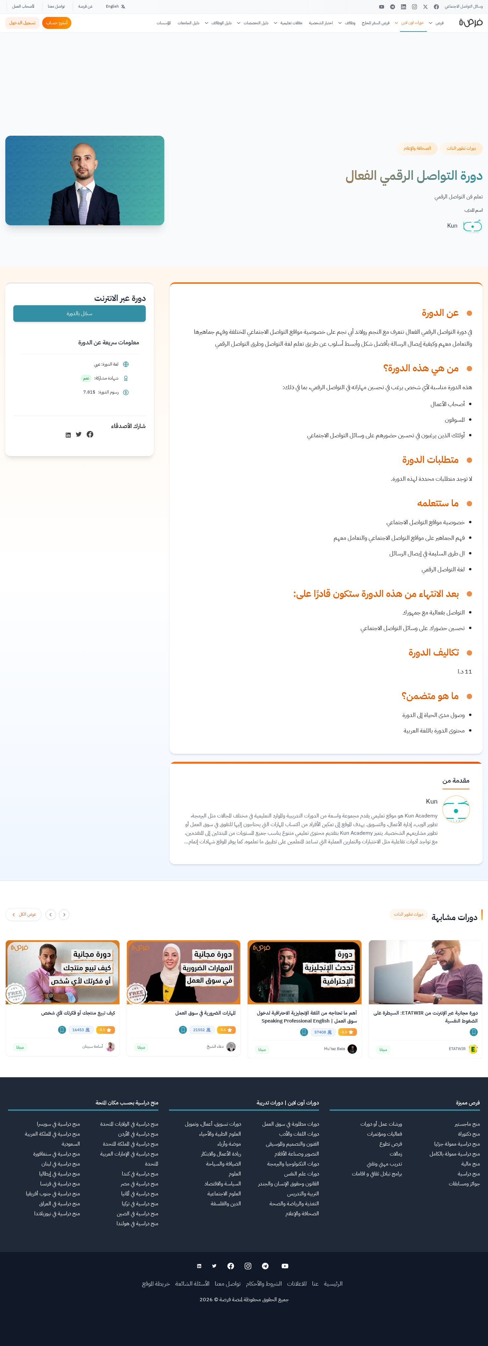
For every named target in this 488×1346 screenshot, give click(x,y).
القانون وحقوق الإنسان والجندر (288, 1184)
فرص (440, 23)
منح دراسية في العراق (59, 1204)
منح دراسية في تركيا (140, 1204)
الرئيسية (333, 1283)
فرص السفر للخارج (375, 23)
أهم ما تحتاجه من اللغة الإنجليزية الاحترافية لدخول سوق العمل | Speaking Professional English (307, 1017)
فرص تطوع (390, 1144)
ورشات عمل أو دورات (381, 1124)
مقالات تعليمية (291, 23)
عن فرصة (85, 6)
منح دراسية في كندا (140, 1174)
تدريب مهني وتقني (384, 1164)
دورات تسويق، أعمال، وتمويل (213, 1124)
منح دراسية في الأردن (138, 1134)
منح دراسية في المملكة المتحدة (130, 1144)
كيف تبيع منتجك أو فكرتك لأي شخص (78, 1013)
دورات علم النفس (301, 1174)
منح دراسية (469, 1174)
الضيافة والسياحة (223, 1164)
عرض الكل (27, 914)
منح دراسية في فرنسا (60, 1184)
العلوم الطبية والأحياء (220, 1134)
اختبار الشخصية (321, 23)
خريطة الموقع (156, 1283)
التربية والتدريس (303, 1194)
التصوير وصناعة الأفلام (297, 1154)
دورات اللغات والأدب (299, 1134)
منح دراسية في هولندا (137, 1224)
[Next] (50, 914)
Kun (452, 225)
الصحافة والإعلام (302, 1214)
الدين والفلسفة (226, 1204)
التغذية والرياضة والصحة (294, 1204)
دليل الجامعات (189, 23)
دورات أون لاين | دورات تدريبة (288, 1103)
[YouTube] (381, 6)
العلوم (235, 1174)
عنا (315, 1283)
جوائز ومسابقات (464, 1184)
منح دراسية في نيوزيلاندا (57, 1214)
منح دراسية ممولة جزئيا (457, 1144)
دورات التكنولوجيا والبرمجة (293, 1164)
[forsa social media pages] (285, 1266)
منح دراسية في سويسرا (58, 1124)
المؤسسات (164, 23)
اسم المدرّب (473, 210)
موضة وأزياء (229, 1144)
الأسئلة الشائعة (192, 1283)
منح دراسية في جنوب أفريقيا (53, 1194)
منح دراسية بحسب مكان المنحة (127, 1103)
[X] (425, 6)
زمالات (396, 1154)
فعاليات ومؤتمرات (384, 1134)
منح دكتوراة (469, 1134)
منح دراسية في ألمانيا (139, 1194)
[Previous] (64, 914)
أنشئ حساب (56, 23)
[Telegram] (392, 6)
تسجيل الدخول (22, 23)
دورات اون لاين (412, 23)
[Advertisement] (244, 1331)
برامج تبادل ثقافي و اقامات (377, 1174)
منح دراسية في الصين (137, 1214)
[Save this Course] (474, 1032)
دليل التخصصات (256, 23)
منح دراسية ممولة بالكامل (455, 1154)
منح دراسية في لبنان (60, 1164)
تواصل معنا (56, 6)
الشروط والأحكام (264, 1283)
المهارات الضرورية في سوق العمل (205, 1013)
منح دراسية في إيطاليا (59, 1174)
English (112, 6)
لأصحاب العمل (23, 6)
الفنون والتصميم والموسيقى (292, 1144)
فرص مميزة (468, 1103)
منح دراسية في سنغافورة (56, 1154)
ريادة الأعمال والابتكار (221, 1154)
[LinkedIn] (403, 6)
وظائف (350, 23)
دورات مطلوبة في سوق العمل (290, 1124)
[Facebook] (436, 6)
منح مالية (470, 1164)
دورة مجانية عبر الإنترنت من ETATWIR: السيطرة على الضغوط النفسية (425, 1017)
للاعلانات (297, 1283)
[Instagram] (414, 6)
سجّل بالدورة (79, 314)
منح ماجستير (467, 1124)
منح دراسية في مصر (139, 1184)
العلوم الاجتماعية (224, 1194)
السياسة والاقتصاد (222, 1184)
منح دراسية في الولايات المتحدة (129, 1124)
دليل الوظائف (221, 23)
